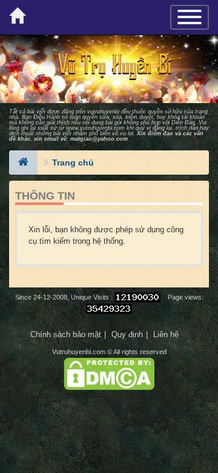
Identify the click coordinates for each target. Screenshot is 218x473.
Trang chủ (73, 162)
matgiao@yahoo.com (99, 139)
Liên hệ (166, 334)
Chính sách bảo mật (65, 334)
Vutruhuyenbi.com (78, 351)
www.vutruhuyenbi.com (95, 128)
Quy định (127, 334)
